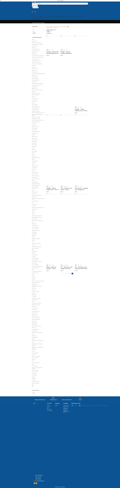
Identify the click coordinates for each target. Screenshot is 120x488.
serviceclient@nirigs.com (40, 480)
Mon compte (49, 409)
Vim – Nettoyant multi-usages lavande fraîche (81, 267)
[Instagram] (36, 483)
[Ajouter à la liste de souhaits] (52, 50)
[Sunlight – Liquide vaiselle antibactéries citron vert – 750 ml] (67, 42)
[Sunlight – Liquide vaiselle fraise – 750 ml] (53, 149)
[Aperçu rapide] (50, 50)
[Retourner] (33, 21)
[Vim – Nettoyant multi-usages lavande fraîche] (81, 228)
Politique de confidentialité (65, 408)
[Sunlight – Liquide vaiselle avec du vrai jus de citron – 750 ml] (81, 70)
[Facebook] (34, 483)
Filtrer (34, 33)
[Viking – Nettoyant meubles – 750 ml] (53, 228)
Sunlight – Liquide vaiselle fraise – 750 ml (52, 188)
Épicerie (56, 405)
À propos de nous (66, 405)
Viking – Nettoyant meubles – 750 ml (51, 267)
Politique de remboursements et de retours (66, 411)
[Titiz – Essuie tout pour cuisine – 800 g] (67, 149)
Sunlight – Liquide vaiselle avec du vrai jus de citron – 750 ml (81, 111)
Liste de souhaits (50, 410)
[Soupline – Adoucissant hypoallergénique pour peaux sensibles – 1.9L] (53, 42)
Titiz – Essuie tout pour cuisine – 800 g (66, 188)
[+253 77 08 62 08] (34, 477)
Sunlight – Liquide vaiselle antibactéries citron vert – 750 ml (66, 53)
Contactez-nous (66, 406)
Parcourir (48, 406)
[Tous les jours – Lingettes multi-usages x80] (81, 149)
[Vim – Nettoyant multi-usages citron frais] (67, 228)
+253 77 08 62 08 (38, 477)
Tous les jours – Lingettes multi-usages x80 (81, 188)
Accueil (48, 405)
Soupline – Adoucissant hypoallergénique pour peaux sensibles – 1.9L (52, 53)
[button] (47, 50)
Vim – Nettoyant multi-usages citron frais (67, 267)
